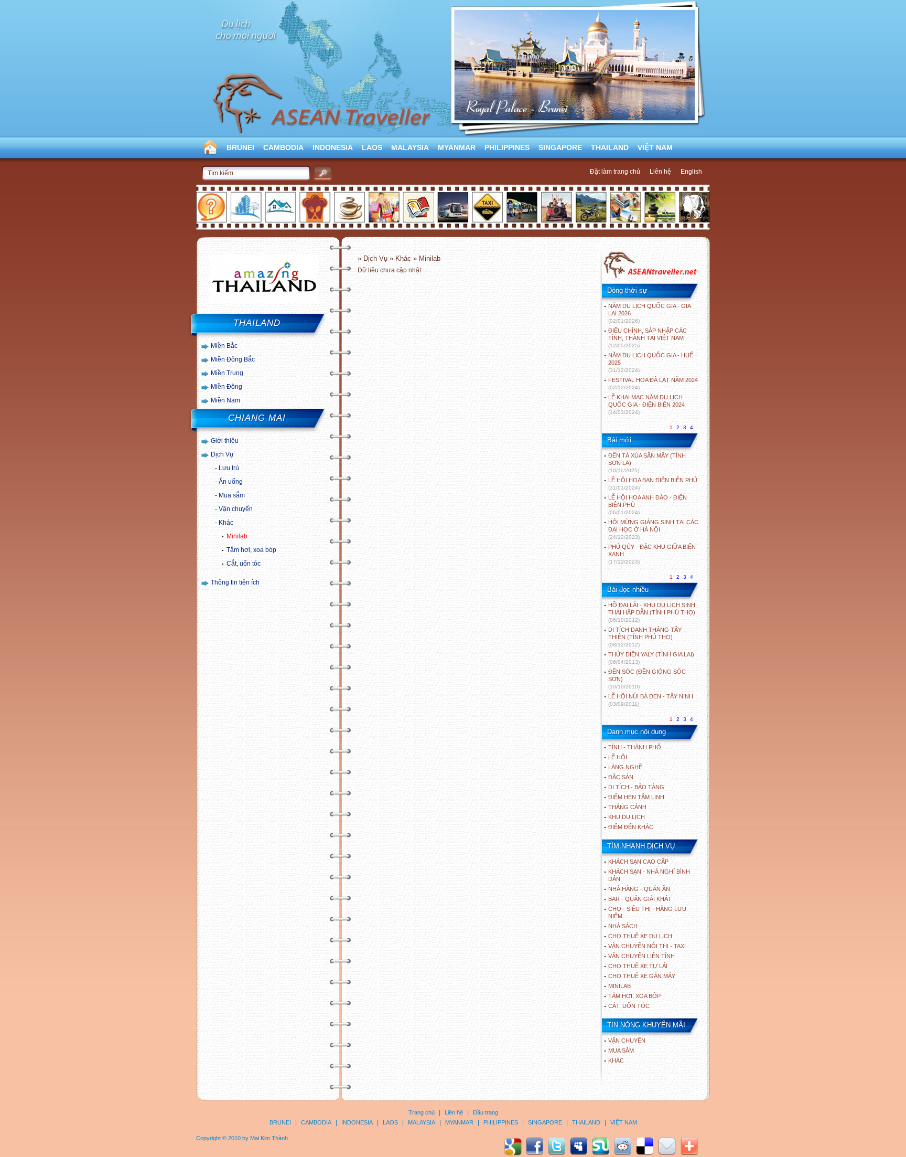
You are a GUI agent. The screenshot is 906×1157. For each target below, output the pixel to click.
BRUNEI (240, 147)
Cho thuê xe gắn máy (641, 976)
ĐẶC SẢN (620, 777)
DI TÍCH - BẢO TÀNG (636, 787)
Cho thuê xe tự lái (637, 966)
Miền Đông (226, 386)
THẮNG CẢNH (627, 807)
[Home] (650, 277)
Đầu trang (485, 1112)
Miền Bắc (224, 345)
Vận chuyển (236, 509)
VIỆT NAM (655, 147)
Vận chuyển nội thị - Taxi (647, 946)
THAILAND (610, 147)
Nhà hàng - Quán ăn (639, 889)
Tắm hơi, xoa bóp (251, 550)
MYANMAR (457, 147)
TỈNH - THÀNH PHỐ (634, 747)
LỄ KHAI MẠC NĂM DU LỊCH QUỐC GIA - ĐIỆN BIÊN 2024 (646, 404)
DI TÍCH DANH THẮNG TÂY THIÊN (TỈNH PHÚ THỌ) (645, 637)
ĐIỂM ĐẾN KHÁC (630, 827)
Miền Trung (227, 373)
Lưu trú (229, 468)
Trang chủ (421, 1112)
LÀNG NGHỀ (625, 767)
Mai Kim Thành (269, 1138)
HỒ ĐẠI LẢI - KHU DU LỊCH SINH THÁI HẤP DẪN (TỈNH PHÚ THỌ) (651, 612)
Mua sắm (232, 495)
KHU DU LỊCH (626, 817)
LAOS (372, 147)
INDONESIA (332, 147)
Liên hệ (660, 171)
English (691, 171)
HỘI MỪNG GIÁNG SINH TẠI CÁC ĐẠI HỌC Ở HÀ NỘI (653, 529)
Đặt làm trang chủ (615, 171)
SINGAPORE (560, 147)
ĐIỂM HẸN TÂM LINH (636, 797)
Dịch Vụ (222, 454)
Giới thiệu (225, 440)
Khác (226, 522)
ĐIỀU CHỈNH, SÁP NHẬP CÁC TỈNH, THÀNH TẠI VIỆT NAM (647, 337)
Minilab (236, 536)
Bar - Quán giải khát (640, 899)
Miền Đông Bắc (233, 359)
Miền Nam (225, 400)
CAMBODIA (283, 147)
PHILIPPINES (507, 147)
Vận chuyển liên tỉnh (641, 956)
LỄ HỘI (617, 757)
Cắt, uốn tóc (243, 563)
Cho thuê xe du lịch (640, 936)
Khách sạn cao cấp (638, 861)
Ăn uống (231, 481)
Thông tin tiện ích (235, 582)
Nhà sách (623, 926)
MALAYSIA (410, 147)
